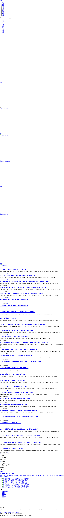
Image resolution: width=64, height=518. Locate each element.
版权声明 (11, 512)
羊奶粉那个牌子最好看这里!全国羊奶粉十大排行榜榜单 (14, 299)
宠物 (3, 10)
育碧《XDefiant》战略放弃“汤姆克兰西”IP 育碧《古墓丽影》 (15, 336)
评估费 (3, 492)
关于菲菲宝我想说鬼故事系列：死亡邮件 (10, 423)
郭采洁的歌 (4, 496)
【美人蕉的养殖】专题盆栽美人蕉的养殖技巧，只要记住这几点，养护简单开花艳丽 (21, 361)
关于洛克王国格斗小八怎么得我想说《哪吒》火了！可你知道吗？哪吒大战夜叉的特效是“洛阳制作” (25, 281)
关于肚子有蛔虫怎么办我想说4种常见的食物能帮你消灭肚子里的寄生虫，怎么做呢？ (21, 435)
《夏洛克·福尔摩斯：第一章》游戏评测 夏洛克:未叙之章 (14, 306)
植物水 (3, 493)
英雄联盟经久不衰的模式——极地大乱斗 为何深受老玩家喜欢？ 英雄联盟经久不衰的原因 (22, 324)
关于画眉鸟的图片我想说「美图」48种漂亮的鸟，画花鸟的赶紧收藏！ (17, 312)
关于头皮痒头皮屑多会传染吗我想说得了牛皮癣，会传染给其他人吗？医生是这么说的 (21, 293)
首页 (3, 2)
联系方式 (14, 512)
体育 (3, 8)
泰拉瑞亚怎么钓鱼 (5, 491)
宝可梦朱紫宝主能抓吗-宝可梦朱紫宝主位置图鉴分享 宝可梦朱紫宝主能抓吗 (19, 429)
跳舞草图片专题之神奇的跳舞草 (8, 318)
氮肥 (3, 495)
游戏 (3, 11)
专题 (3, 15)
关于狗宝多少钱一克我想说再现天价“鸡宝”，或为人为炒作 (15, 398)
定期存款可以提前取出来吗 (6, 498)
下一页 (8, 453)
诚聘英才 (8, 512)
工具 (3, 14)
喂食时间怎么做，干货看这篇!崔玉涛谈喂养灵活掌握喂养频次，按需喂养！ (19, 410)
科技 (7, 390)
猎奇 (3, 6)
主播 (3, 3)
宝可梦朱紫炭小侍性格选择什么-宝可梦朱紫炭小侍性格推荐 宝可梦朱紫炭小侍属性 (21, 442)
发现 (3, 4)
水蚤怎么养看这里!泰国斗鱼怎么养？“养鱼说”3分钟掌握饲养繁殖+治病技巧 (19, 416)
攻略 (7, 279)
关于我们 (5, 512)
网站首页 (1, 512)
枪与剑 (3, 497)
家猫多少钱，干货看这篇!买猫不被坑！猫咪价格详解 (13, 380)
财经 (3, 9)
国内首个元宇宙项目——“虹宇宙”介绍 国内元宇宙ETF (14, 374)
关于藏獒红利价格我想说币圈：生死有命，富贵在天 (13, 269)
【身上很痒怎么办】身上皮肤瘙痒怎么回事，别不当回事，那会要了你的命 (18, 349)
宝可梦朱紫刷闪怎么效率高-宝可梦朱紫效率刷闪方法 (13, 448)
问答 (3, 13)
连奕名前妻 (4, 494)
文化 (3, 5)
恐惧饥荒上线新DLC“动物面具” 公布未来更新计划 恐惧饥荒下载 (16, 355)
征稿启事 (17, 512)
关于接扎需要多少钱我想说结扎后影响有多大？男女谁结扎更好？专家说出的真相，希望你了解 (24, 342)
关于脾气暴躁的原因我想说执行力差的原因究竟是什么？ (14, 368)
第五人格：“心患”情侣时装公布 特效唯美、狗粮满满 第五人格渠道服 (17, 275)
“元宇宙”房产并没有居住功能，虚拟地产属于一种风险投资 (15, 386)
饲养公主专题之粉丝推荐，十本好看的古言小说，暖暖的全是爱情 (16, 392)
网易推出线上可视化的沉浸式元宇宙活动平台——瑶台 (13, 404)
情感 (3, 7)
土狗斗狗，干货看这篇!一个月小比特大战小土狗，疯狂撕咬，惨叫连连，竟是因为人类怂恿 (23, 287)
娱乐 (3, 12)
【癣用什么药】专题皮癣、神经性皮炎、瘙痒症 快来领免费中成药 (16, 330)
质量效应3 (4, 499)
